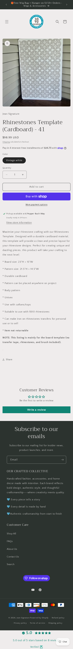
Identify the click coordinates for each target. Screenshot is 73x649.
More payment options (37, 204)
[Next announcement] (66, 4)
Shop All (11, 533)
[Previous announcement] (6, 4)
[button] (7, 21)
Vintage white (14, 160)
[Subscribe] (62, 460)
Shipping (6, 142)
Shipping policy (55, 623)
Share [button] (9, 359)
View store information (19, 222)
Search (11, 564)
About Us (12, 549)
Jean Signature (23, 618)
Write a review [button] (36, 409)
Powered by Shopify (39, 618)
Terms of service (37, 623)
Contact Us (13, 556)
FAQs (10, 541)
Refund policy (58, 618)
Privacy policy (20, 623)
